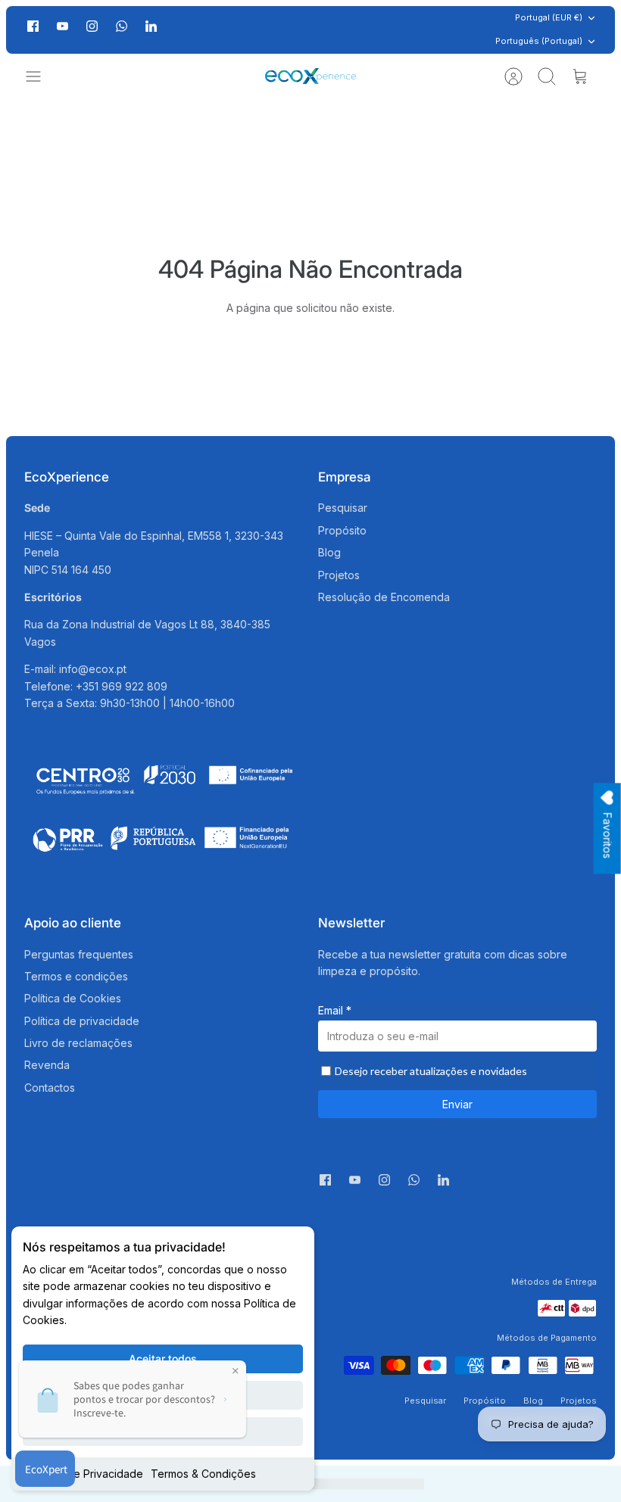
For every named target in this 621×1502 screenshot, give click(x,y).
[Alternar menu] (41, 76)
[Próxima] (442, 29)
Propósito (342, 530)
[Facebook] (33, 26)
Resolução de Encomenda (384, 597)
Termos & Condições (203, 1473)
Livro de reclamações (78, 1042)
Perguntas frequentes (78, 954)
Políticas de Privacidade (83, 1473)
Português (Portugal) (538, 41)
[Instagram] (92, 26)
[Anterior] (178, 29)
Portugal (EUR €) (548, 17)
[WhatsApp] (121, 30)
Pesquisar (342, 507)
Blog (329, 552)
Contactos (49, 1087)
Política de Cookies (72, 998)
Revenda (47, 1064)
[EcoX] (310, 76)
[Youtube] (62, 26)
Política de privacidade (81, 1020)
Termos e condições (76, 976)
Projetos (339, 575)
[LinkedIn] (151, 30)
